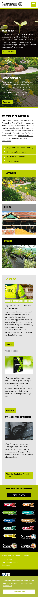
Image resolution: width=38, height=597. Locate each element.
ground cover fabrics (9, 138)
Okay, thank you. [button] (19, 591)
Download (10, 410)
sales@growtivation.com (11, 562)
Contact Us (6, 565)
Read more (7, 102)
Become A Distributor (16, 152)
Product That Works (9, 123)
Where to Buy (12, 161)
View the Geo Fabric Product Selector (17, 475)
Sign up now (19, 495)
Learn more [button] (7, 586)
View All (9, 344)
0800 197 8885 (7, 560)
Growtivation (16, 120)
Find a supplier (7, 133)
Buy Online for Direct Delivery (19, 148)
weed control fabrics (25, 136)
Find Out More (9, 52)
